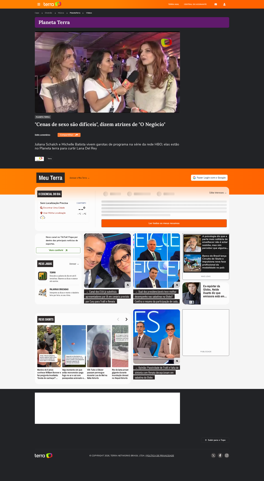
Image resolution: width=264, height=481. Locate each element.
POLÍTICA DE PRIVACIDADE (160, 455)
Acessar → (74, 263)
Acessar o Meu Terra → (80, 177)
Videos (89, 13)
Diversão (49, 13)
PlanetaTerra (75, 13)
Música (61, 13)
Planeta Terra (43, 117)
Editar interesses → (218, 192)
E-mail (216, 4)
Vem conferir (56, 250)
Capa (37, 13)
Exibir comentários (42, 135)
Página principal (52, 4)
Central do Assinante (195, 4)
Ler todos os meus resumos (164, 223)
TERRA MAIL (173, 4)
